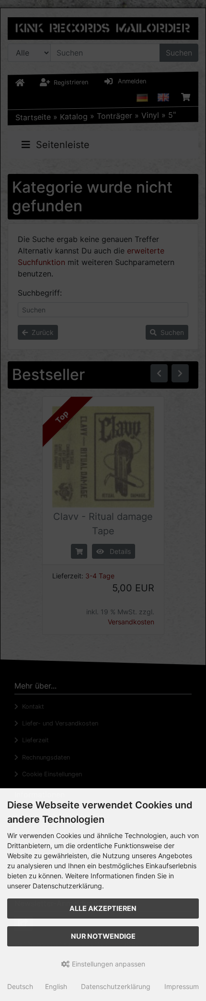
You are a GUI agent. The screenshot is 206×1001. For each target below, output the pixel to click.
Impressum (181, 986)
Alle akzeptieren (103, 908)
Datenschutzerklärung (115, 986)
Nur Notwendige (103, 936)
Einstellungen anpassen (107, 964)
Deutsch (20, 986)
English (56, 986)
